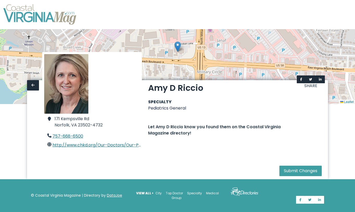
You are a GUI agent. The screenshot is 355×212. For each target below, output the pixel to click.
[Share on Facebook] (301, 79)
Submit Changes (300, 171)
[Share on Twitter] (310, 79)
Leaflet (348, 101)
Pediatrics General (167, 108)
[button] (177, 46)
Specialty (194, 193)
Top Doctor (174, 193)
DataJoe (114, 195)
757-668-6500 (67, 136)
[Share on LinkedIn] (320, 79)
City (158, 193)
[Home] (40, 14)
